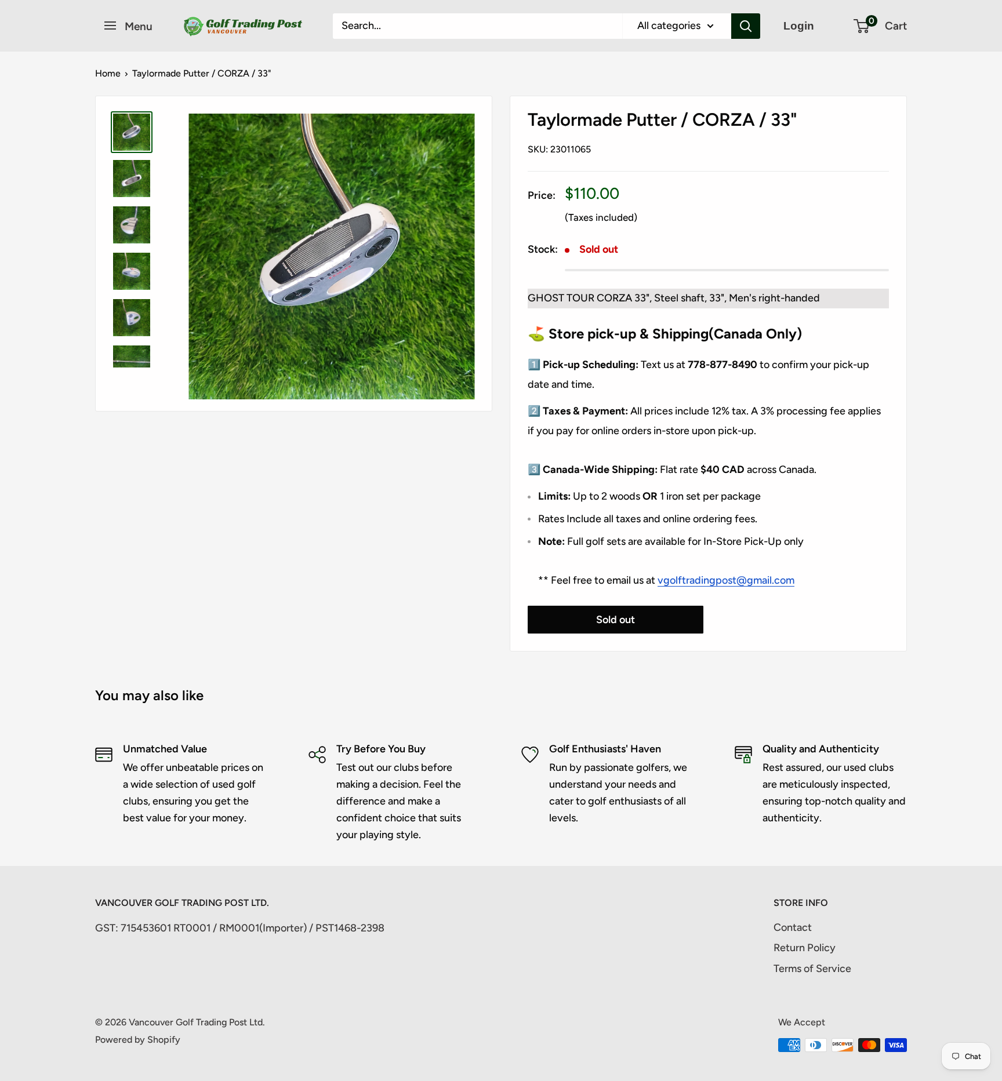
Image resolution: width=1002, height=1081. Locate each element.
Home (108, 73)
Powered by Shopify (137, 1039)
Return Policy (805, 947)
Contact (793, 927)
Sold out (615, 619)
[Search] (745, 26)
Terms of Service (812, 968)
